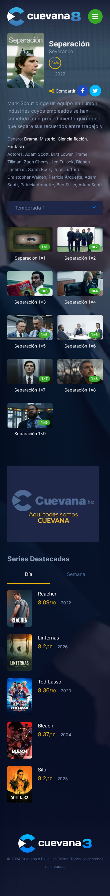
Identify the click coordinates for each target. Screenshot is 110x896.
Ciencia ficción (72, 138)
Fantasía (15, 146)
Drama (30, 138)
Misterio (47, 138)
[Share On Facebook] (82, 91)
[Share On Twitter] (95, 91)
